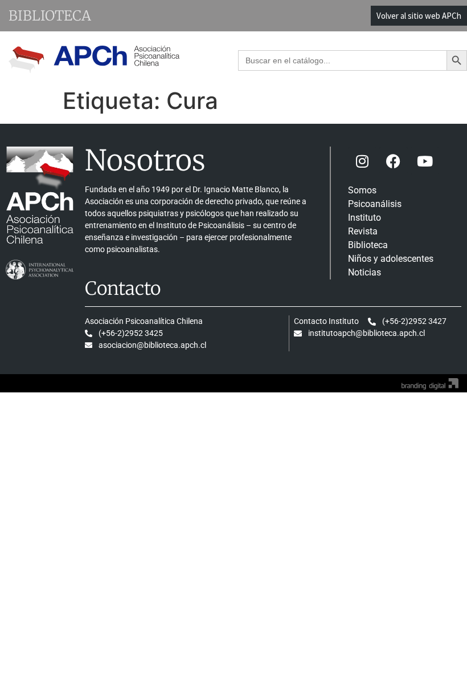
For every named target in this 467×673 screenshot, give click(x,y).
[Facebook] (393, 161)
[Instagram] (362, 161)
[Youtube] (425, 161)
